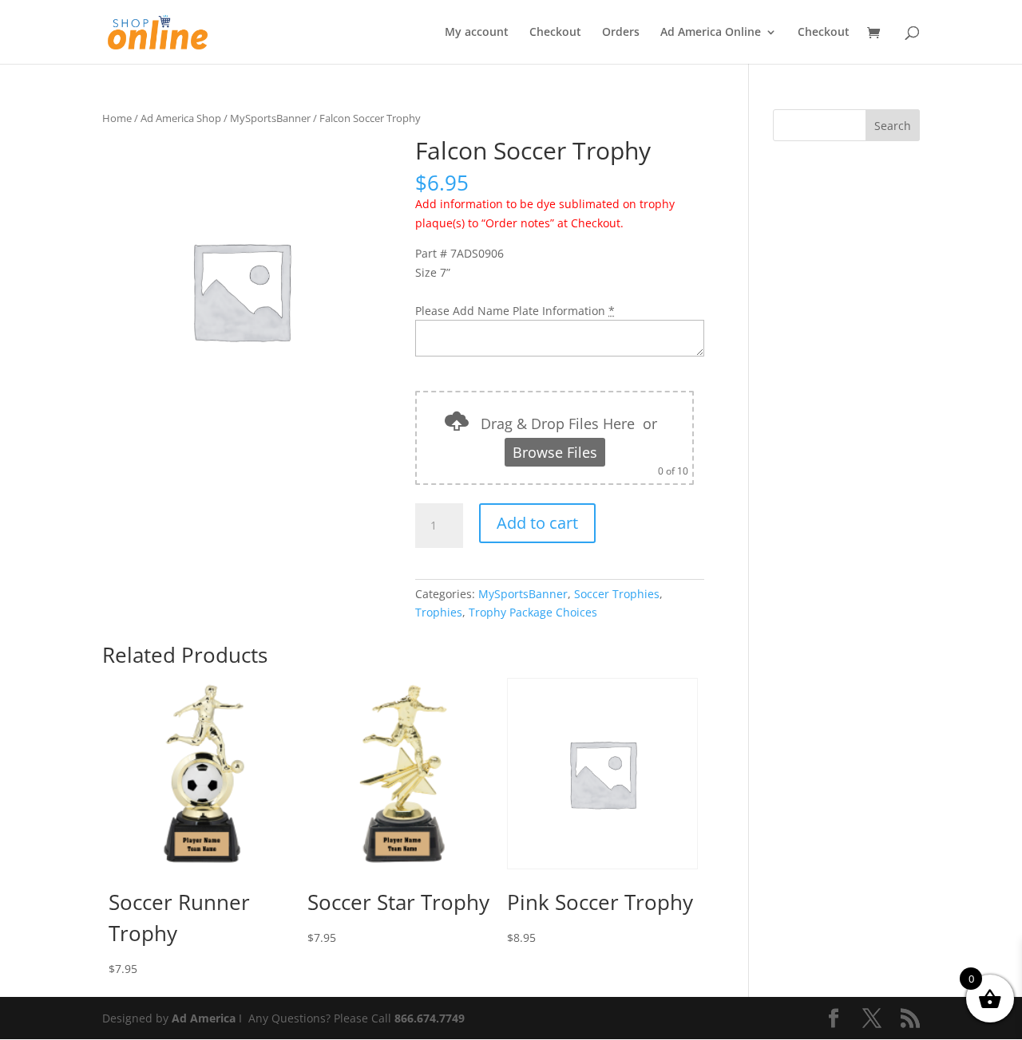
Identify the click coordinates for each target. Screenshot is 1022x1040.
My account (477, 32)
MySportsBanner (270, 118)
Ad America (204, 1018)
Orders (621, 32)
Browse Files (555, 452)
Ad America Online (710, 32)
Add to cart (537, 523)
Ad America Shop (181, 118)
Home (117, 118)
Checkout (555, 32)
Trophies (438, 612)
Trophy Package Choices (533, 612)
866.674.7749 (429, 1018)
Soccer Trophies (617, 593)
